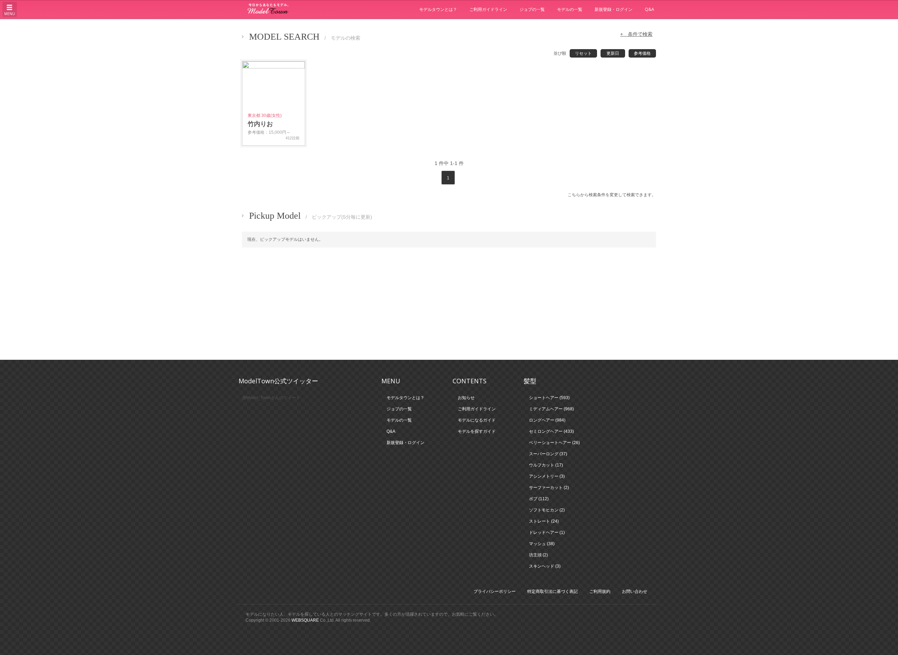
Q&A (649, 9)
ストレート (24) (544, 521)
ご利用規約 (599, 591)
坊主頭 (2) (538, 555)
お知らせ (466, 397)
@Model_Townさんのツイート (271, 397)
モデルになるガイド (477, 420)
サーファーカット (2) (549, 487)
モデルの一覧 (569, 9)
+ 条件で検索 (636, 34)
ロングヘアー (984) (547, 420)
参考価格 (642, 53)
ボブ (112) (539, 498)
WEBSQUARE (305, 620)
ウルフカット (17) (546, 465)
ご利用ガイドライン (488, 9)
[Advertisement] (449, 303)
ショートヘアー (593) (549, 397)
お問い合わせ (634, 591)
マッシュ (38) (542, 543)
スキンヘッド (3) (545, 566)
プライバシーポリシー (495, 591)
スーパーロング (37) (548, 453)
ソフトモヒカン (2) (547, 510)
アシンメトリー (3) (547, 476)
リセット (583, 53)
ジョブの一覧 (532, 9)
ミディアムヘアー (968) (551, 408)
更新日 (613, 53)
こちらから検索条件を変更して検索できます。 (612, 194)
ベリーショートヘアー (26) (554, 442)
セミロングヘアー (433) (551, 431)
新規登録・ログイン (613, 9)
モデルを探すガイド (477, 431)
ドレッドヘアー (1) (547, 532)
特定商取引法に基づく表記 (552, 591)
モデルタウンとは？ (438, 9)
